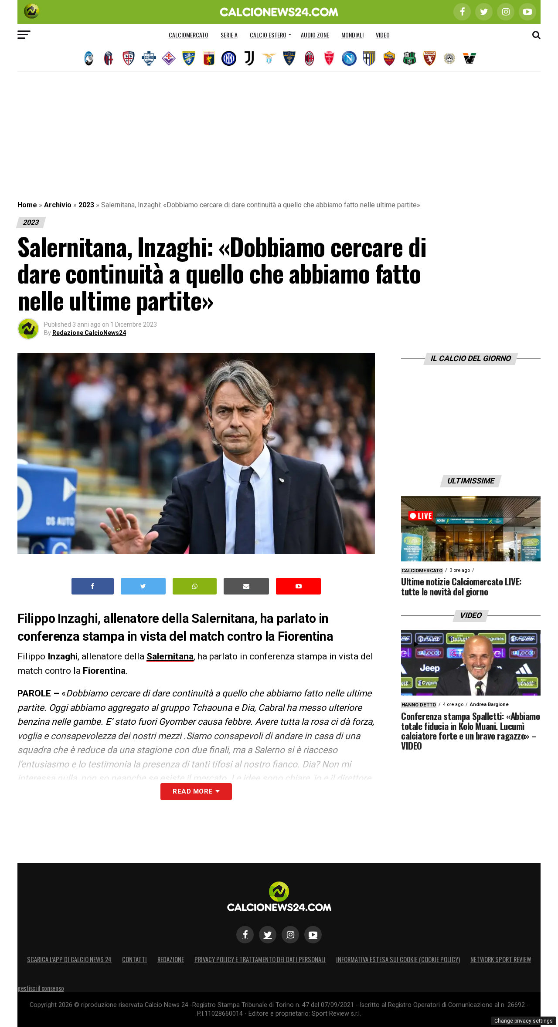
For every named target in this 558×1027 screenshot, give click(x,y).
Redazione (170, 959)
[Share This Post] (194, 586)
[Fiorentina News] (169, 58)
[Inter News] (229, 58)
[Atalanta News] (88, 58)
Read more (192, 791)
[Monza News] (329, 58)
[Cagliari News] (129, 58)
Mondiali (352, 34)
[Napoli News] (349, 58)
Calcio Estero (268, 34)
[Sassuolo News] (409, 58)
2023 (86, 205)
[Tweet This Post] (143, 586)
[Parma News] (369, 58)
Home (27, 205)
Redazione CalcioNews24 (89, 332)
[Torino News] (429, 58)
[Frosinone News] (189, 58)
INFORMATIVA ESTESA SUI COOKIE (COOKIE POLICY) (398, 959)
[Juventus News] (249, 58)
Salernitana (170, 656)
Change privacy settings (523, 1021)
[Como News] (149, 58)
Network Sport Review (500, 959)
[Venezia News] (469, 58)
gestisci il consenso (40, 988)
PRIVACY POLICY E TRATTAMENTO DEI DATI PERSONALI (260, 959)
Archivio (57, 205)
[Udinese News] (449, 58)
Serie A (229, 34)
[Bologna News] (109, 58)
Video (383, 34)
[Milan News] (309, 58)
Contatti (134, 959)
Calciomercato (188, 34)
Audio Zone (315, 34)
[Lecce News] (289, 58)
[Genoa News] (209, 58)
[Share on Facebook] (92, 586)
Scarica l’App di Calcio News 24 (69, 959)
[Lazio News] (269, 58)
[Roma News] (389, 58)
